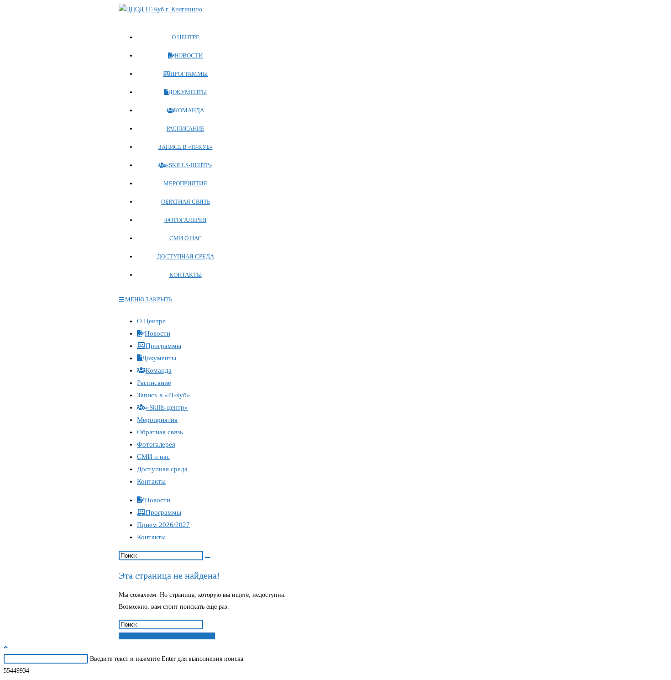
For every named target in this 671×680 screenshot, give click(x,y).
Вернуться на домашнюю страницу (167, 636)
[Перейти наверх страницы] (6, 647)
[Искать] (207, 557)
